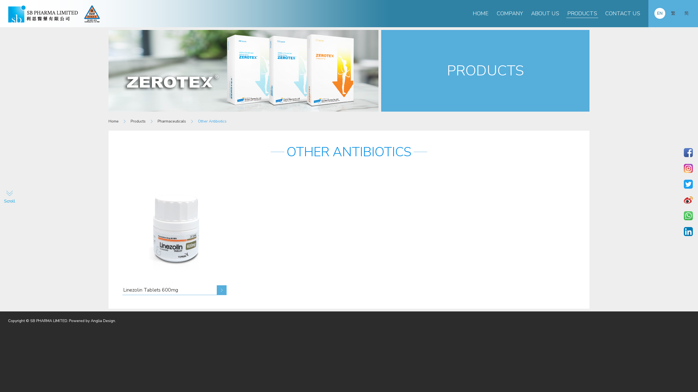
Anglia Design (103, 320)
